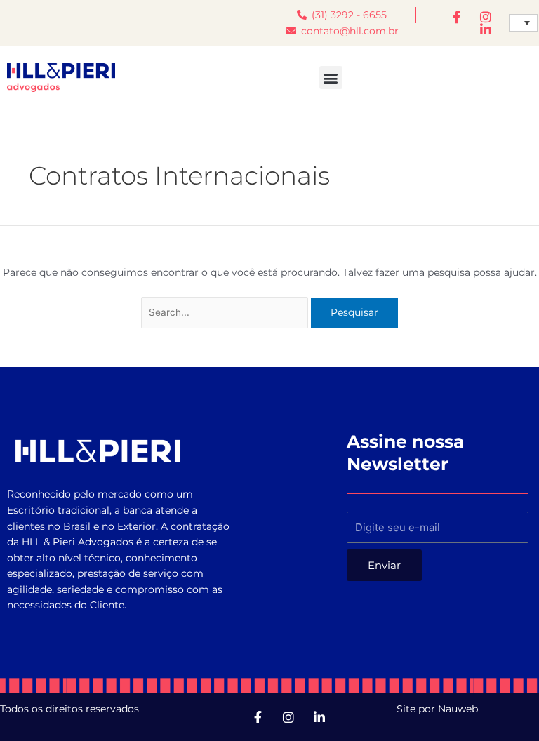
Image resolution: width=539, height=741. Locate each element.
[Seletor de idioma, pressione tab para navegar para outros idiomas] (523, 23)
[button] (330, 77)
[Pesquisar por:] (226, 312)
